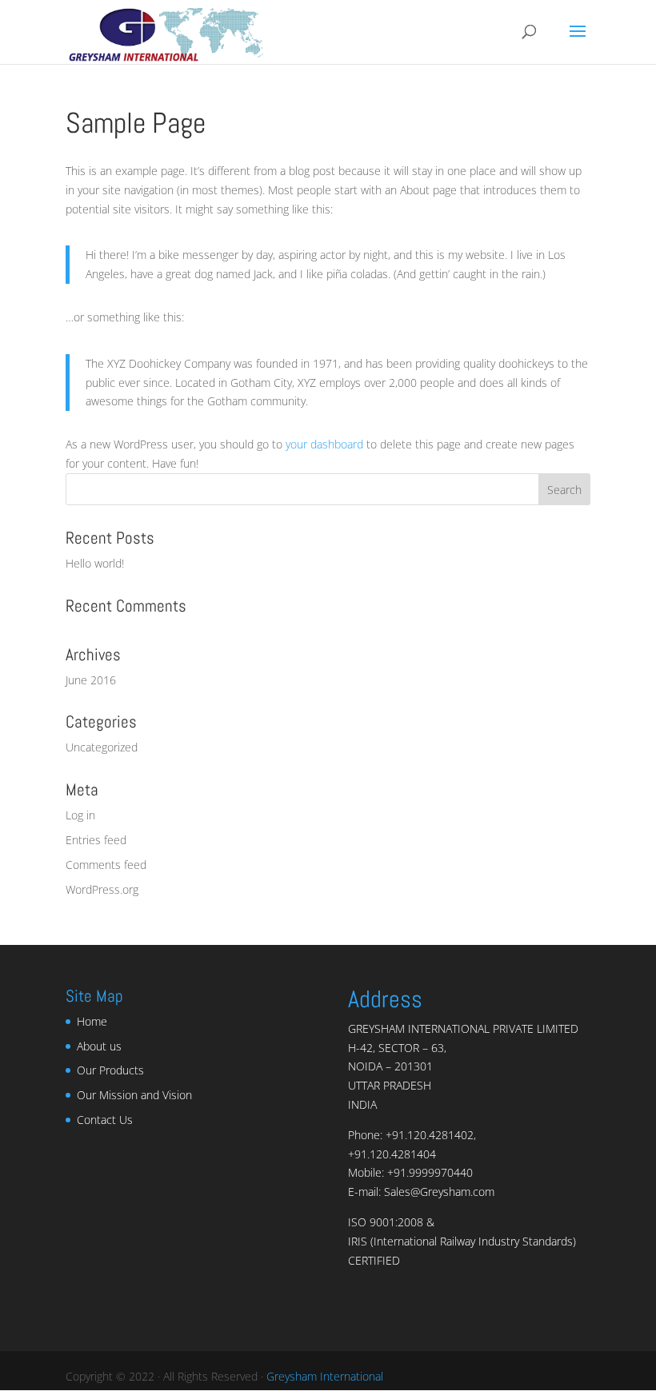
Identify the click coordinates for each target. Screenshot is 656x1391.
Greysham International (324, 1376)
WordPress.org (102, 889)
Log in (80, 815)
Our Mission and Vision (134, 1094)
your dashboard (324, 444)
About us (99, 1046)
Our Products (110, 1070)
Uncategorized (102, 747)
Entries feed (96, 839)
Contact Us (105, 1119)
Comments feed (106, 864)
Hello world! (95, 563)
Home (92, 1021)
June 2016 (91, 680)
